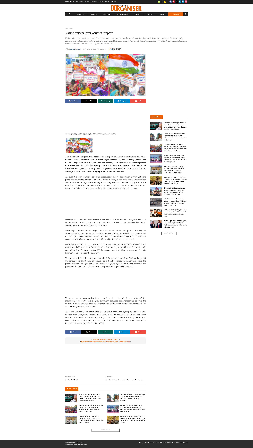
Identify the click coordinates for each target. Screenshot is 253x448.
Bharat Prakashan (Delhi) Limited (74, 442)
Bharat (80, 14)
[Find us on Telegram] (183, 2)
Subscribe (175, 14)
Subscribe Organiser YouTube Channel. (105, 340)
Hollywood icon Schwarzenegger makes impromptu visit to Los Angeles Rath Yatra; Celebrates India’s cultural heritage (175, 191)
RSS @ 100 (150, 14)
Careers (100, 2)
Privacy (141, 443)
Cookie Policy (154, 443)
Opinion (137, 14)
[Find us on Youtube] (173, 2)
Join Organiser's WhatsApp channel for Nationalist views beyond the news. (105, 342)
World (93, 14)
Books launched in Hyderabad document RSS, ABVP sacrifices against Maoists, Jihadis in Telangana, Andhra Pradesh (91, 419)
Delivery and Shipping (181, 443)
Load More (105, 430)
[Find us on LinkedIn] (180, 2)
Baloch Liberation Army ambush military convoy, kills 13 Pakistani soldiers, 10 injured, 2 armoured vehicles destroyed (175, 202)
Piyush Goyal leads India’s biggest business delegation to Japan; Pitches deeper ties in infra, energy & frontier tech (175, 224)
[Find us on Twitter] (177, 2)
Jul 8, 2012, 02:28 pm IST (91, 49)
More (162, 14)
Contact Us (113, 2)
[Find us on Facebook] (170, 2)
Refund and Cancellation (166, 443)
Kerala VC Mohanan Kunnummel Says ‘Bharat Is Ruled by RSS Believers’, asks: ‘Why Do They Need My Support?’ (132, 398)
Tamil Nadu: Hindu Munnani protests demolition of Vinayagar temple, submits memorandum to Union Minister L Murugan (91, 408)
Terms (147, 443)
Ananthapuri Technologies (80, 445)
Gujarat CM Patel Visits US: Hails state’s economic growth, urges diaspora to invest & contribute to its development (132, 408)
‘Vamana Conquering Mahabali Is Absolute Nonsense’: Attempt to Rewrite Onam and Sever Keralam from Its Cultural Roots (90, 398)
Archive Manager (74, 49)
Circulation (87, 2)
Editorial (107, 14)
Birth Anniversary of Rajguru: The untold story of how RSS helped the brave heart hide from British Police (175, 213)
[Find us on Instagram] (186, 2)
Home (66, 29)
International (122, 14)
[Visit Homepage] (126, 8)
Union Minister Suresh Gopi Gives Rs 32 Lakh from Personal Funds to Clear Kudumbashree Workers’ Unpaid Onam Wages (133, 419)
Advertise (94, 2)
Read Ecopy (79, 2)
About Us (106, 2)
